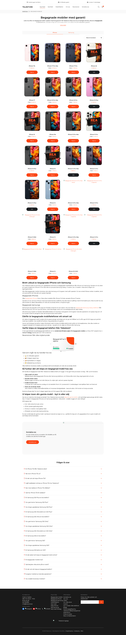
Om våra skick (67, 602)
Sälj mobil (54, 604)
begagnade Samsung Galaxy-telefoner (87, 307)
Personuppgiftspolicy (69, 609)
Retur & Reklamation (69, 616)
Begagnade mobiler (57, 597)
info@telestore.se (27, 604)
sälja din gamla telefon (71, 397)
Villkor (65, 600)
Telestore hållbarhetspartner (71, 610)
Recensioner (76, 7)
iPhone (55, 32)
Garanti (65, 604)
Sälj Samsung (55, 607)
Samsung (71, 32)
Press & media (67, 614)
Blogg (65, 607)
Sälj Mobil (50, 7)
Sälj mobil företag (56, 609)
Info (94, 72)
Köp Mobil (42, 7)
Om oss (68, 7)
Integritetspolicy (69, 631)
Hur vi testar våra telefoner (71, 605)
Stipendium (66, 612)
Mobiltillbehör (59, 7)
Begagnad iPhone (56, 599)
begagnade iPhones (31, 298)
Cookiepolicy (77, 631)
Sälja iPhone (54, 605)
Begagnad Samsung (57, 600)
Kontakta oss (85, 7)
